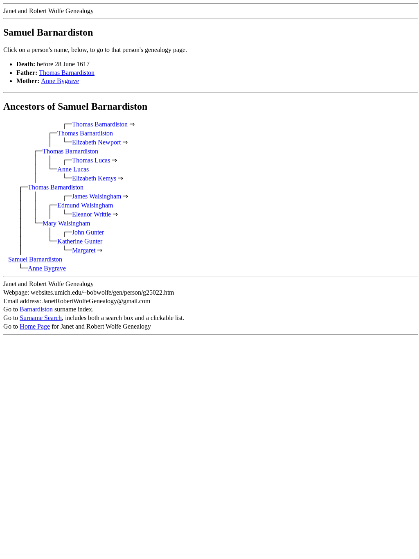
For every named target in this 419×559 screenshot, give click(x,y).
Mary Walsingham (66, 223)
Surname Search (41, 317)
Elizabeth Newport (96, 142)
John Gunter (88, 232)
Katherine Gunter (79, 241)
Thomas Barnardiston (67, 72)
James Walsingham (96, 196)
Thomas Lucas (91, 160)
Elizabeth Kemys (94, 178)
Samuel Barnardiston (35, 259)
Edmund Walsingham (85, 205)
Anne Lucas (73, 169)
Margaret (83, 250)
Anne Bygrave (60, 80)
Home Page (35, 326)
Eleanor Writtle (91, 214)
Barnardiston (36, 309)
